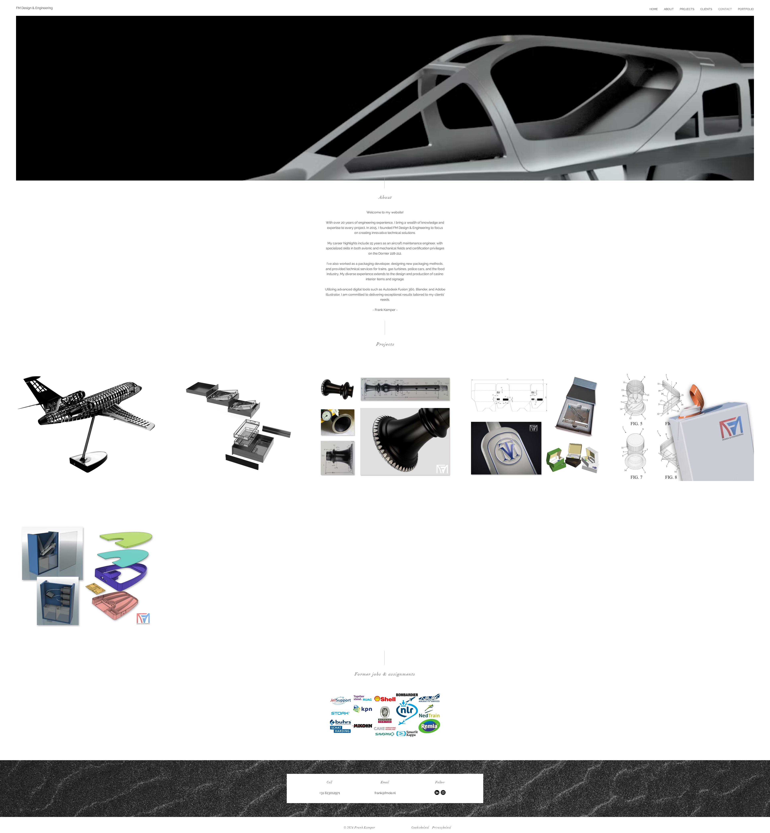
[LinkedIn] (437, 792)
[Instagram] (443, 792)
